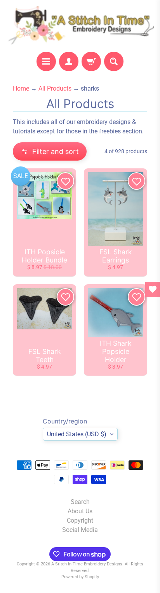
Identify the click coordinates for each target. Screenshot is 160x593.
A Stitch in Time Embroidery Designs (86, 564)
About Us (80, 511)
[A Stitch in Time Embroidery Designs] (80, 25)
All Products (54, 88)
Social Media (80, 530)
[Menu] (46, 61)
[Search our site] (113, 61)
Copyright (80, 520)
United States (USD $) (76, 434)
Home (21, 88)
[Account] (68, 61)
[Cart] (91, 61)
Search (80, 502)
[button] (50, 151)
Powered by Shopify (80, 576)
